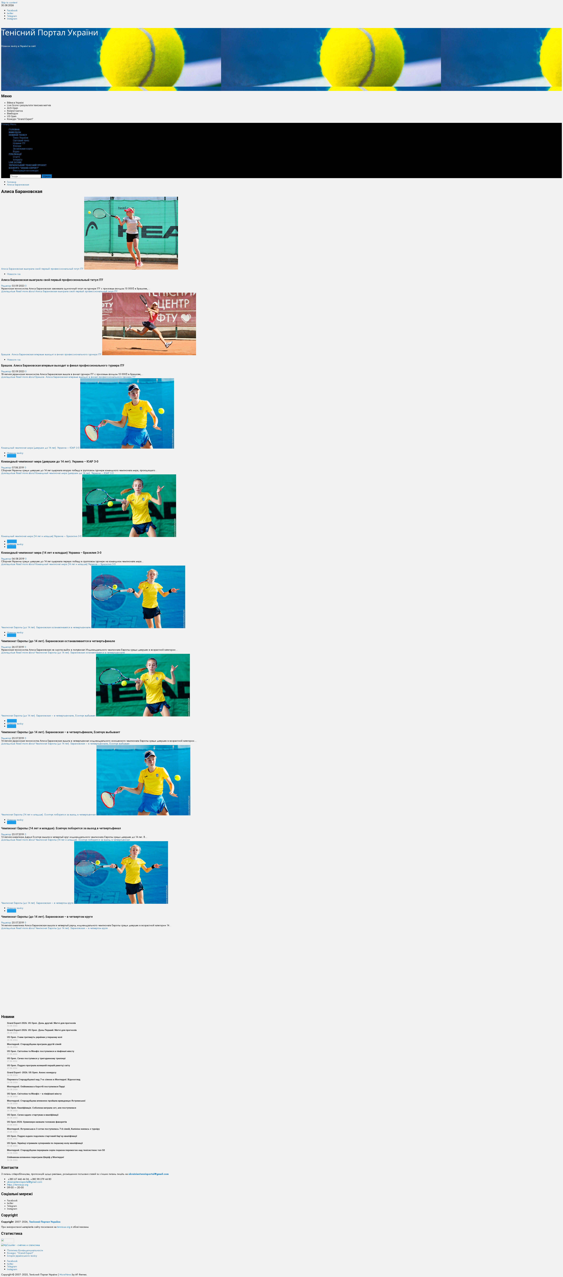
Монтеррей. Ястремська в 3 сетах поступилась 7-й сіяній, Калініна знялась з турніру (53, 1129)
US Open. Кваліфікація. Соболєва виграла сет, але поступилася (41, 1108)
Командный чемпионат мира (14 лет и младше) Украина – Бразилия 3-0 (41, 536)
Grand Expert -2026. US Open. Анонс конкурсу (31, 1072)
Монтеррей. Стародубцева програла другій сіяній (34, 1044)
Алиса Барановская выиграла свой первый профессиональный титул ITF (42, 268)
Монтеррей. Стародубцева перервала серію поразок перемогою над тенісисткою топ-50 (56, 1150)
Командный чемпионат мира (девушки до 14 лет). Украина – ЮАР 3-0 (40, 447)
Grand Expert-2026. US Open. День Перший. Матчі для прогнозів (42, 1030)
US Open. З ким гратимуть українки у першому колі (34, 1037)
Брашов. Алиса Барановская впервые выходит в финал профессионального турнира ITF (51, 354)
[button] (8, 124)
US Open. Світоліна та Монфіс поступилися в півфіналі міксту (40, 1051)
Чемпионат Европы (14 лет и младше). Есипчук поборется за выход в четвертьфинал (48, 814)
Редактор (6, 285)
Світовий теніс (21, 140)
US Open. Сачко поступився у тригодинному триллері (36, 1058)
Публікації (15, 154)
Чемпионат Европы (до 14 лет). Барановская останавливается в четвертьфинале (46, 627)
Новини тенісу (18, 135)
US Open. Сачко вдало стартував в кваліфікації (32, 1115)
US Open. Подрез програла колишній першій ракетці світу (38, 1065)
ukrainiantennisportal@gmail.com (24, 1272)
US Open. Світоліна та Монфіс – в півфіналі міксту (34, 1093)
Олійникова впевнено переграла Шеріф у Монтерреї (35, 1157)
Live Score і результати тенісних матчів (29, 105)
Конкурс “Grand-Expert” (20, 119)
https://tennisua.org (17, 1275)
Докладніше (59, 291)
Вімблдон (12, 113)
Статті (16, 156)
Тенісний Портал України (49, 32)
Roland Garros (15, 110)
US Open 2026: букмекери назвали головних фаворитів (37, 1122)
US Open (11, 116)
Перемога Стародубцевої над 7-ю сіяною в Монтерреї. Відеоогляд (43, 1079)
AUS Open (12, 108)
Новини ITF (19, 143)
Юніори (17, 145)
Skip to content (9, 2)
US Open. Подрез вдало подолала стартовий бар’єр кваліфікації (42, 1136)
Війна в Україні (15, 102)
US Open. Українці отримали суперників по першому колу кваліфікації (45, 1143)
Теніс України (20, 137)
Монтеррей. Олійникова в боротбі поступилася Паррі (36, 1086)
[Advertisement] (89, 70)
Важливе (12, 541)
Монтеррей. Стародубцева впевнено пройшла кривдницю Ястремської (46, 1100)
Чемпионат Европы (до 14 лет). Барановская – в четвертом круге (37, 903)
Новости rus (14, 274)
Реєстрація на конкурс (26, 170)
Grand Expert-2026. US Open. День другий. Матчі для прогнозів (41, 1023)
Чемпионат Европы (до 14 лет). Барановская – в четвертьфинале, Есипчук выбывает (48, 715)
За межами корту (23, 148)
